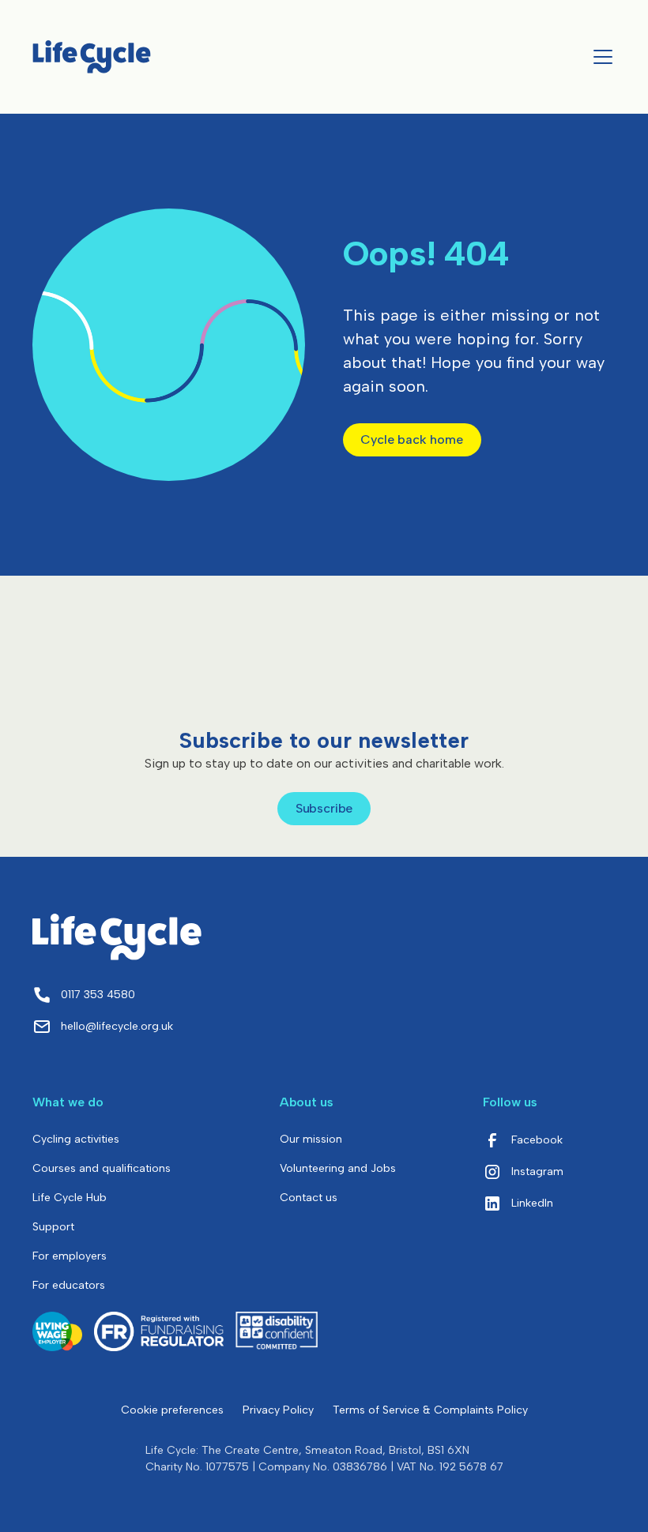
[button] (600, 57)
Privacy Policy (278, 1410)
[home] (91, 56)
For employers (69, 1256)
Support (53, 1226)
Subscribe (324, 808)
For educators (68, 1285)
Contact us (308, 1197)
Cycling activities (75, 1139)
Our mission (311, 1139)
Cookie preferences (172, 1410)
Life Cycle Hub (69, 1197)
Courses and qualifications (101, 1168)
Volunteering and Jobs (338, 1168)
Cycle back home (411, 439)
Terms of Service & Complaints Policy (430, 1410)
